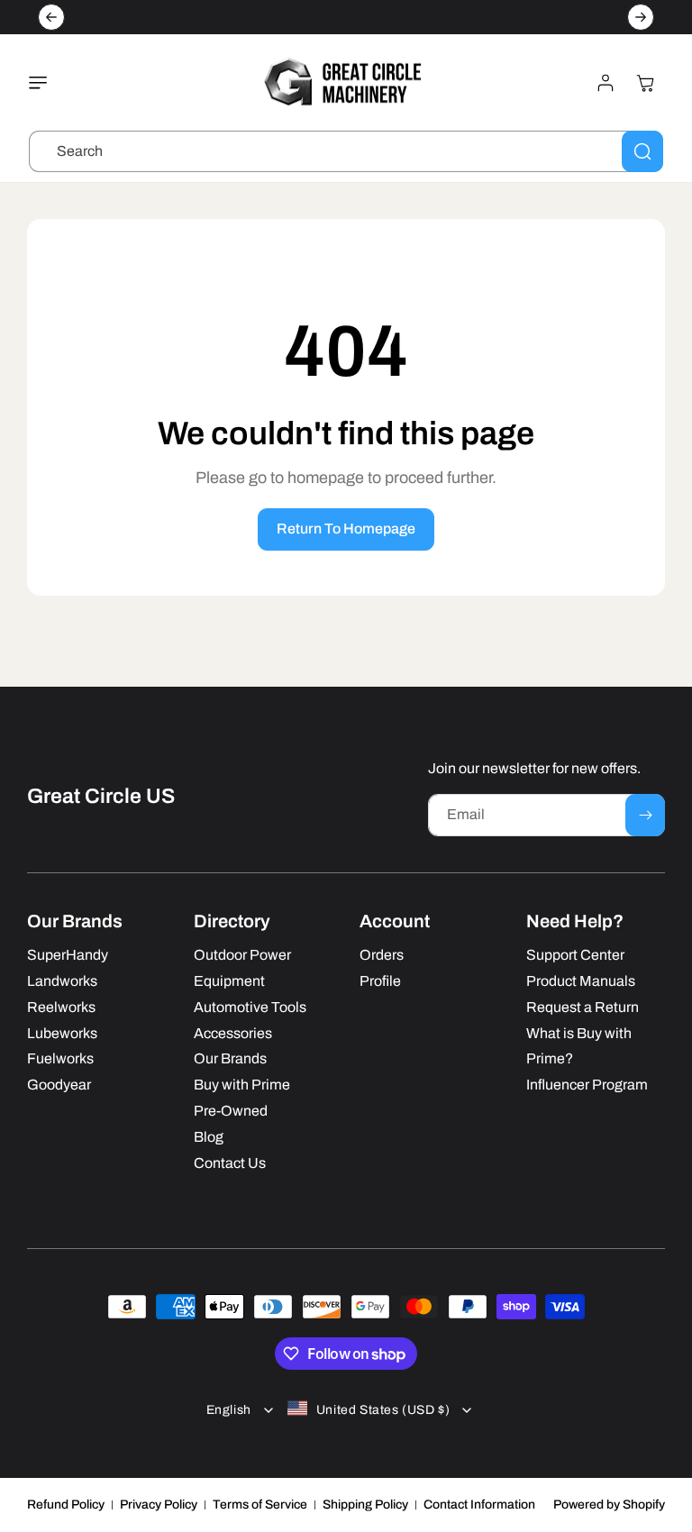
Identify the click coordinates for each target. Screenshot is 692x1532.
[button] (42, 82)
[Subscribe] (645, 815)
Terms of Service (260, 1504)
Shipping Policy (365, 1504)
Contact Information (479, 1504)
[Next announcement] (640, 17)
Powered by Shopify (609, 1504)
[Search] (642, 151)
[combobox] (346, 151)
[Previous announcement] (51, 17)
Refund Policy (66, 1504)
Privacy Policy (158, 1504)
